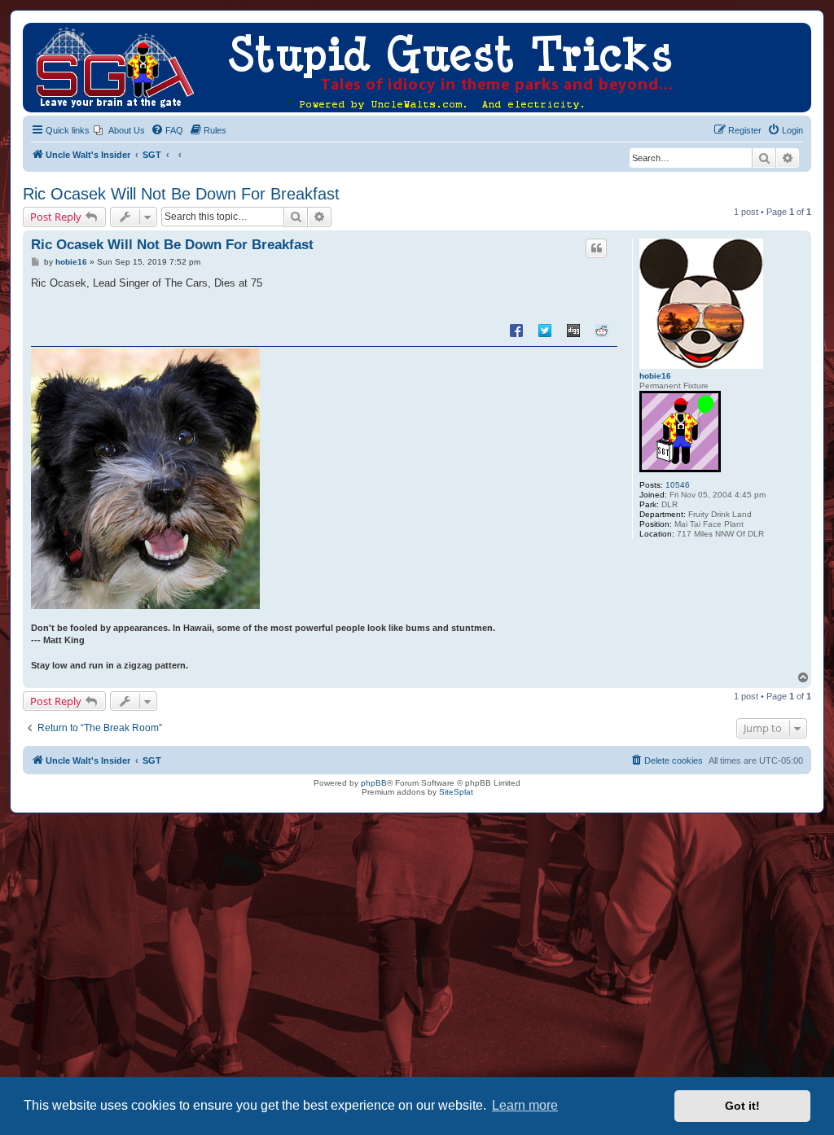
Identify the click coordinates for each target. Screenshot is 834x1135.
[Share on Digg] (573, 330)
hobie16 (655, 375)
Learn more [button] (525, 1105)
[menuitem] (119, 130)
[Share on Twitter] (545, 330)
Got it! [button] (742, 1105)
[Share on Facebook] (516, 330)
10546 (677, 484)
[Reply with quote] (596, 248)
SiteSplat (456, 791)
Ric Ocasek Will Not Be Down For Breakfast (181, 194)
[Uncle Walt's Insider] (36, 31)
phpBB (374, 782)
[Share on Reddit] (602, 330)
